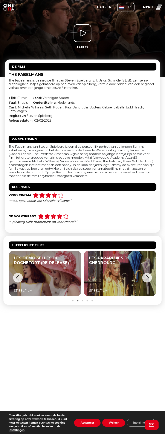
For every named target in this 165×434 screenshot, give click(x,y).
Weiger (114, 423)
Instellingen (141, 423)
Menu (148, 7)
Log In (104, 7)
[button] (18, 278)
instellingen (16, 430)
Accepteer (87, 423)
